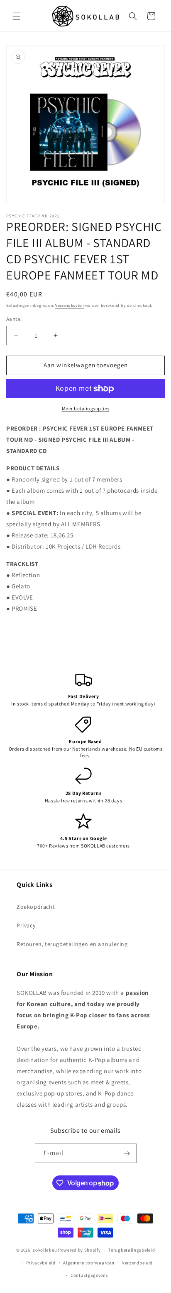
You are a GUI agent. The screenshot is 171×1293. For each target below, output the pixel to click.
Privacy (26, 925)
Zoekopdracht (36, 906)
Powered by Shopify (79, 1250)
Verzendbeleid (137, 1263)
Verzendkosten (69, 305)
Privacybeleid (41, 1263)
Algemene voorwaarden (88, 1263)
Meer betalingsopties (86, 408)
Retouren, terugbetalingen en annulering (72, 944)
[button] (16, 16)
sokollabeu (45, 1250)
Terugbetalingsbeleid (131, 1250)
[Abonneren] (127, 1153)
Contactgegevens (89, 1275)
